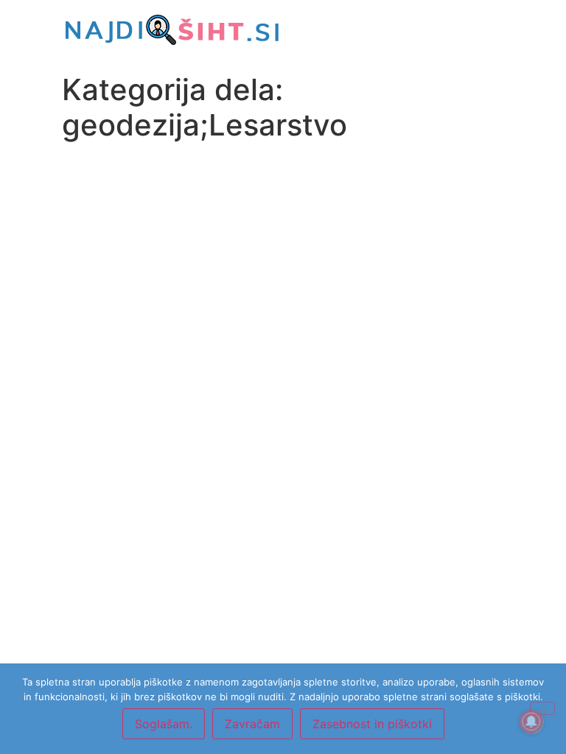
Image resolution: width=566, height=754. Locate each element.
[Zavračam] (542, 708)
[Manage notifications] (531, 721)
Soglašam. (163, 723)
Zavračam (252, 723)
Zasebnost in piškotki (372, 723)
